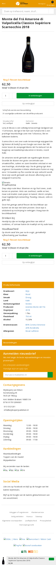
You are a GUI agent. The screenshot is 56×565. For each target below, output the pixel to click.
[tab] (28, 285)
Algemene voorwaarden (12, 520)
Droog (28, 297)
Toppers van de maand (13, 457)
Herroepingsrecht (26, 525)
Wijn (27, 291)
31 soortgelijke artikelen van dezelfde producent (23, 113)
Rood (28, 294)
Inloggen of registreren (19, 512)
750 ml (29, 316)
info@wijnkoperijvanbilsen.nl (16, 410)
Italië (28, 300)
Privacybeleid (45, 520)
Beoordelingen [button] (10, 342)
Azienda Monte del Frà (35, 307)
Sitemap (38, 516)
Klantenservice (38, 512)
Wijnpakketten (9, 460)
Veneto (29, 304)
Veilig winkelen (17, 516)
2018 (28, 310)
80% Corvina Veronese (35, 324)
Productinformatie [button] (11, 285)
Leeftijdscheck (31, 520)
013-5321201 (9, 406)
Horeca (29, 516)
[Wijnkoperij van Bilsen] (22, 4)
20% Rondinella (32, 328)
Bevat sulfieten (32, 331)
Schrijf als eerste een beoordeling (17, 110)
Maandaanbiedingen (12, 453)
